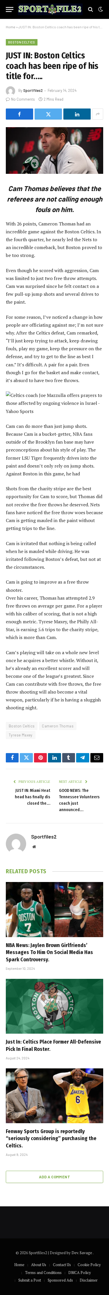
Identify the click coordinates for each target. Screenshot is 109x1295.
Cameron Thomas (57, 726)
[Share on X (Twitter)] (48, 114)
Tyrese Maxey (21, 735)
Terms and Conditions (43, 1272)
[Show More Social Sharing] (97, 114)
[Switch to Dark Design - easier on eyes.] (100, 9)
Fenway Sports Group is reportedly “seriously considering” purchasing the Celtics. (51, 1138)
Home (10, 27)
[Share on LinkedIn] (77, 114)
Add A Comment (54, 1177)
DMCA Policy (79, 1272)
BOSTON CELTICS (21, 42)
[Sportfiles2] (50, 9)
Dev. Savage (82, 1252)
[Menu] (9, 9)
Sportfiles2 (33, 90)
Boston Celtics (22, 726)
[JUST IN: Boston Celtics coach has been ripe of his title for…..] (54, 150)
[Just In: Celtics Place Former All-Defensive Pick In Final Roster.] (54, 1006)
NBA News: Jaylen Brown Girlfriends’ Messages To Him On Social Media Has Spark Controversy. (49, 952)
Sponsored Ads (60, 1280)
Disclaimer (89, 1280)
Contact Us (62, 1264)
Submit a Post (29, 1280)
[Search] (90, 9)
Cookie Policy (89, 1264)
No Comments (23, 99)
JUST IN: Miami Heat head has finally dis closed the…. (32, 797)
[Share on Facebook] (19, 114)
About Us (38, 1264)
